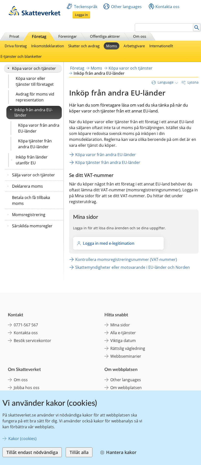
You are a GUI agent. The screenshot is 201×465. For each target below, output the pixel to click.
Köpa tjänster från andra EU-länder (35, 143)
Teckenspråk (85, 6)
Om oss (139, 36)
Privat (14, 36)
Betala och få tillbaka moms (31, 200)
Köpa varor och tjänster (34, 68)
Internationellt (161, 45)
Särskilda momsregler (32, 226)
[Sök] (197, 28)
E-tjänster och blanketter (21, 56)
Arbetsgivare (134, 45)
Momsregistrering (28, 214)
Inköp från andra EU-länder (33, 112)
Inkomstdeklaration (47, 45)
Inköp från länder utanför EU (32, 160)
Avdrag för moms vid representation (35, 97)
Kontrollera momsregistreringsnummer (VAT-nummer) (126, 259)
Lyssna (193, 82)
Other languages (126, 6)
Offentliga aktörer (105, 36)
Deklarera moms (27, 186)
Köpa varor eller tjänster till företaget (35, 81)
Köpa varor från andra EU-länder (38, 128)
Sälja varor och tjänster (33, 175)
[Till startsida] (34, 14)
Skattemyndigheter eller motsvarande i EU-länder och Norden (132, 267)
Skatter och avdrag (84, 45)
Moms (111, 45)
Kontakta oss (167, 6)
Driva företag (16, 45)
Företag (39, 36)
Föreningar (67, 36)
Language (166, 82)
